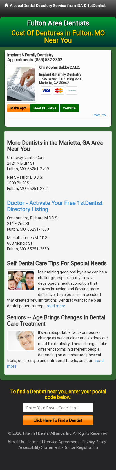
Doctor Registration (81, 447)
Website (69, 108)
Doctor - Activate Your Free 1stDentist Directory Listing (55, 206)
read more (56, 306)
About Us (16, 442)
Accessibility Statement (39, 447)
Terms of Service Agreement (53, 442)
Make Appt (18, 108)
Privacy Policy (94, 442)
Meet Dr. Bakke (44, 108)
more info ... (101, 115)
